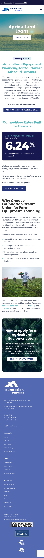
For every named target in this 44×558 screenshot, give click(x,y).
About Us (8, 480)
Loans (6, 458)
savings (32, 306)
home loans (20, 306)
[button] (41, 2)
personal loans (8, 306)
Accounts (8, 433)
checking (5, 308)
